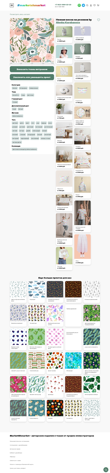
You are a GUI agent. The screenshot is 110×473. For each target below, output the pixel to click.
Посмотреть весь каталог (20, 14)
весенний (15, 134)
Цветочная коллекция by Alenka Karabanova (24, 149)
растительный (48, 127)
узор (38, 123)
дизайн (28, 130)
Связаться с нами (15, 460)
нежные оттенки (45, 138)
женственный (35, 138)
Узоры (23, 95)
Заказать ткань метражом (32, 69)
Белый (14, 109)
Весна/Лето (15, 95)
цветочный (30, 127)
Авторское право (15, 449)
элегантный (47, 134)
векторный (15, 138)
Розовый (14, 102)
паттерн (21, 130)
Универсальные (33, 88)
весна (50, 123)
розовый (14, 127)
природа (43, 123)
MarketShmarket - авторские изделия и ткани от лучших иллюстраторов (52, 435)
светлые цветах (16, 142)
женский (39, 134)
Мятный (20, 109)
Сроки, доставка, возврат (18, 468)
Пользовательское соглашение (19, 441)
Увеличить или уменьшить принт (31, 77)
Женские (14, 88)
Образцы (12, 456)
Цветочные (30, 95)
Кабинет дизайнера (16, 453)
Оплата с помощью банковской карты (21, 464)
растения (22, 127)
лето (32, 123)
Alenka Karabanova (68, 22)
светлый (14, 130)
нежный (44, 130)
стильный (22, 134)
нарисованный (25, 138)
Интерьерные (23, 88)
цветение (15, 123)
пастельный (39, 127)
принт (27, 123)
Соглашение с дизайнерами (18, 445)
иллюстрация (36, 130)
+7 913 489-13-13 (63, 4)
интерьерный (31, 134)
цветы (21, 123)
